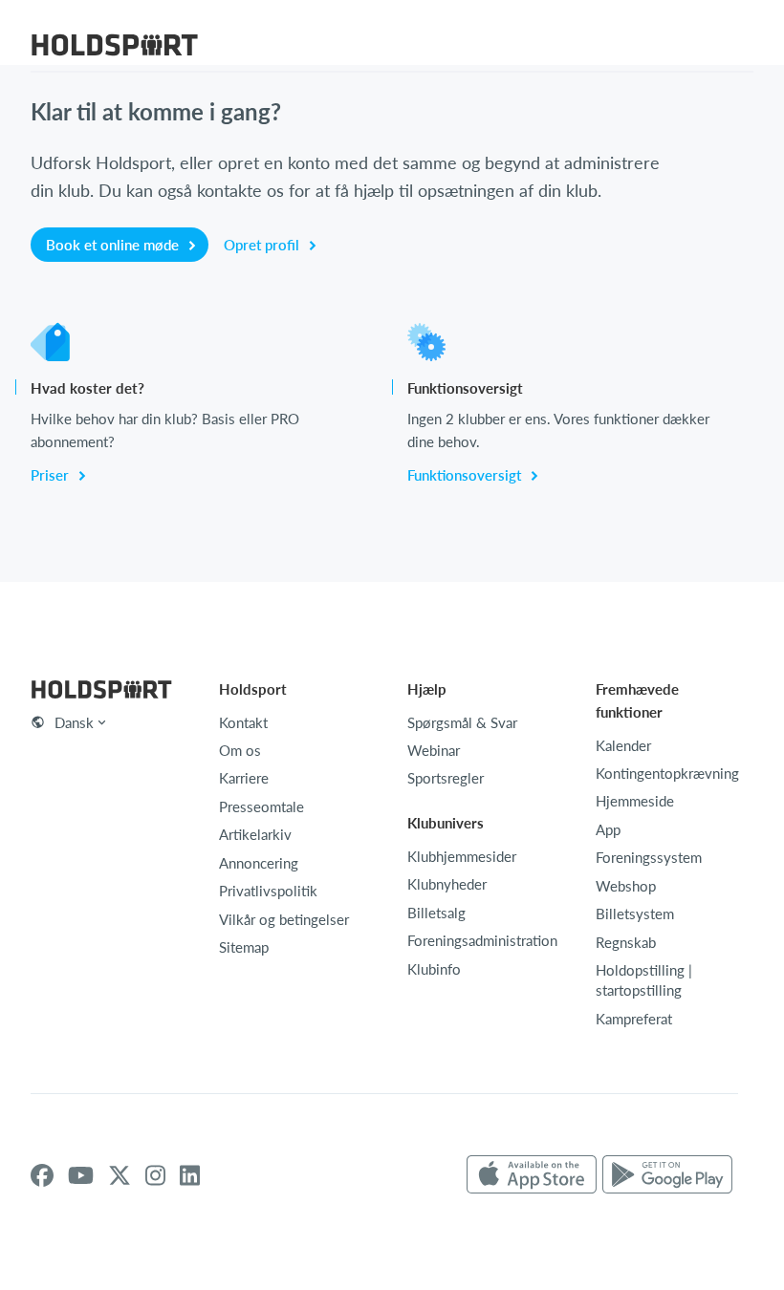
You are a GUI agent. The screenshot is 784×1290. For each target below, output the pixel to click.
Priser (52, 474)
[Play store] (667, 1174)
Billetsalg (436, 912)
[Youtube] (81, 1175)
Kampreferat (634, 1018)
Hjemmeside (635, 800)
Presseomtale (261, 806)
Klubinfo (434, 968)
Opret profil (263, 244)
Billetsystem (635, 913)
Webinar (433, 750)
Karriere (244, 777)
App (608, 829)
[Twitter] (119, 1175)
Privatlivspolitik (268, 890)
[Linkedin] (190, 1175)
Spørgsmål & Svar (462, 722)
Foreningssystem (649, 857)
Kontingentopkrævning (667, 773)
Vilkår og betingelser (284, 919)
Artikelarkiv (255, 834)
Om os (240, 750)
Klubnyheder (447, 883)
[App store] (532, 1174)
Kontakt (243, 722)
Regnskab (626, 942)
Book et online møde (114, 244)
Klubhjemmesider (461, 856)
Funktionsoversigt (466, 474)
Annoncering (258, 862)
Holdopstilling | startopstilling (644, 979)
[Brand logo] (115, 47)
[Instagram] (155, 1175)
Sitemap (244, 946)
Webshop (626, 885)
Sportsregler (445, 777)
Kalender (623, 745)
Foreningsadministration (482, 940)
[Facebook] (42, 1175)
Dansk (74, 722)
